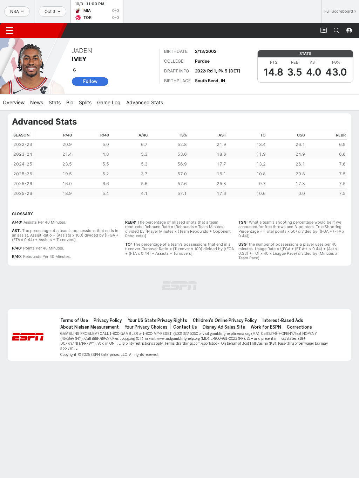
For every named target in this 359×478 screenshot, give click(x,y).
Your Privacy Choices (146, 327)
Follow (90, 81)
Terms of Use (74, 320)
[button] (336, 30)
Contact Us (185, 327)
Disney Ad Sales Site (224, 327)
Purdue (202, 61)
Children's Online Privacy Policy (225, 320)
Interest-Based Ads (283, 320)
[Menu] (9, 30)
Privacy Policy (108, 320)
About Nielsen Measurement (89, 327)
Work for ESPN (266, 327)
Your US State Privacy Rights (157, 320)
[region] (190, 164)
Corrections (299, 327)
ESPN (41, 30)
